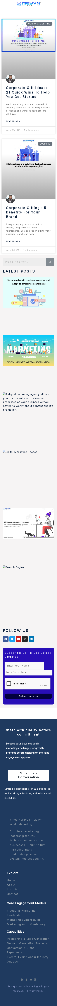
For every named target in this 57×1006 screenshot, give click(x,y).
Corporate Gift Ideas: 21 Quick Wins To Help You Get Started (28, 92)
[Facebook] (26, 979)
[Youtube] (31, 979)
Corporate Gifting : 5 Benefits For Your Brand (26, 212)
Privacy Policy (35, 991)
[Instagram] (35, 979)
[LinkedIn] (22, 979)
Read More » (13, 121)
